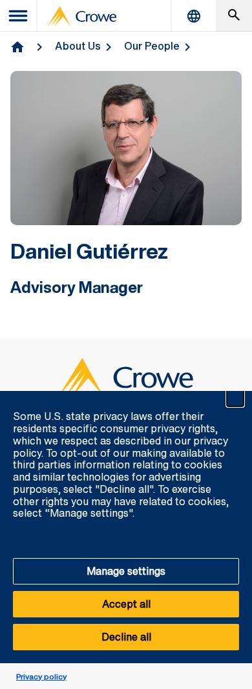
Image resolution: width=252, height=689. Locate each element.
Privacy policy (41, 676)
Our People (152, 46)
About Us (78, 46)
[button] (235, 398)
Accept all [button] (126, 604)
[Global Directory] (193, 16)
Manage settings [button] (126, 571)
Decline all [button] (126, 636)
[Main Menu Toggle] (18, 16)
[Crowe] (82, 16)
